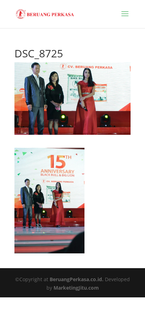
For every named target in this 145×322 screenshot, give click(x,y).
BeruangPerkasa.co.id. (76, 279)
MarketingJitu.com (76, 287)
